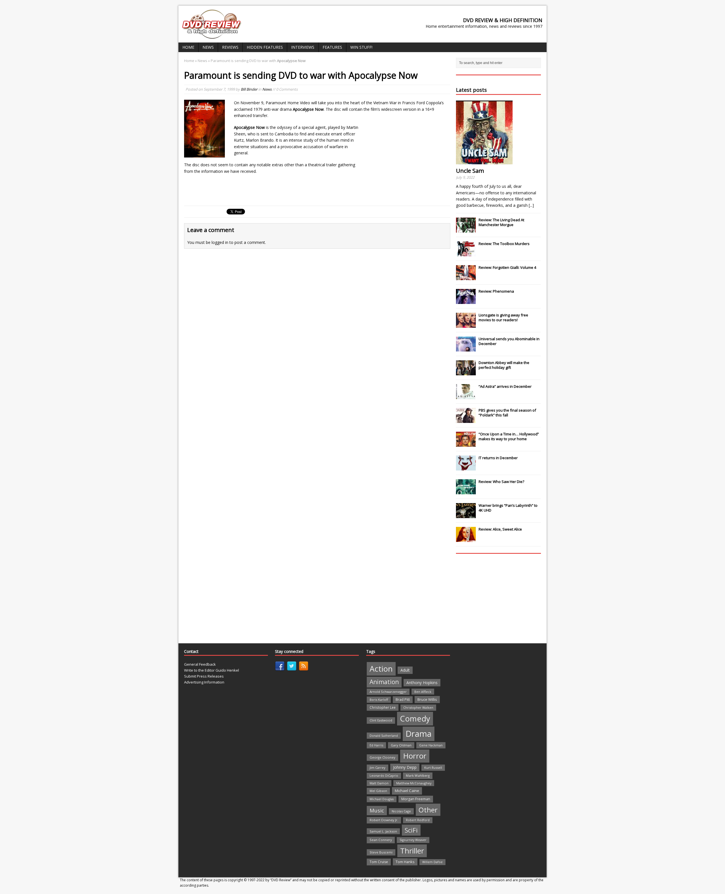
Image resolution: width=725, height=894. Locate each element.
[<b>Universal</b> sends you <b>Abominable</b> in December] (466, 348)
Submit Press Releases (204, 676)
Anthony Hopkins (422, 682)
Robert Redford (418, 820)
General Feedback (200, 664)
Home (188, 47)
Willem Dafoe (432, 862)
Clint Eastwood (381, 720)
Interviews (302, 47)
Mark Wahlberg (418, 775)
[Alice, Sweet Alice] (466, 538)
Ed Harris (376, 745)
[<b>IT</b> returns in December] (466, 467)
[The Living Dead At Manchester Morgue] (466, 229)
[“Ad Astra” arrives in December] (466, 396)
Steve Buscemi (381, 852)
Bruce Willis (427, 699)
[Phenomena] (466, 300)
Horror (415, 756)
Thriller (412, 851)
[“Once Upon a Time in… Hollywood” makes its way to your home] (466, 443)
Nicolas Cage (401, 811)
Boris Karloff (379, 699)
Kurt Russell (433, 767)
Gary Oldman (401, 745)
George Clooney (382, 757)
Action (381, 668)
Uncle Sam (470, 170)
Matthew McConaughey (413, 783)
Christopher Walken (418, 707)
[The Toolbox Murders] (466, 253)
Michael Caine (407, 790)
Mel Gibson (378, 791)
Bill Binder (249, 89)
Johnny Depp (405, 767)
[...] (531, 205)
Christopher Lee (383, 707)
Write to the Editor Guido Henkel (211, 670)
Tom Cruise (379, 861)
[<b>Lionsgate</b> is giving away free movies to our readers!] (466, 324)
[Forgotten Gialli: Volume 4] (466, 277)
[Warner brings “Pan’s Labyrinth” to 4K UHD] (466, 515)
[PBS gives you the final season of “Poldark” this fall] (466, 419)
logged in (220, 242)
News (208, 47)
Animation (384, 682)
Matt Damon (379, 783)
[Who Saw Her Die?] (466, 491)
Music (377, 810)
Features (332, 47)
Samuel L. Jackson (383, 831)
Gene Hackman (431, 745)
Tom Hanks (405, 861)
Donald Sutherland (384, 735)
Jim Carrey (377, 767)
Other (428, 809)
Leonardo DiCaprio (384, 776)
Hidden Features (265, 47)
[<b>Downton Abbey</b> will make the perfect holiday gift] (466, 372)
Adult (405, 670)
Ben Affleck (422, 691)
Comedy (415, 718)
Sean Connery (381, 840)
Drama (419, 733)
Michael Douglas (382, 799)
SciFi (411, 830)
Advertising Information (204, 682)
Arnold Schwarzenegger (388, 691)
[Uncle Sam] (484, 161)
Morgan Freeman (415, 799)
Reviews (230, 47)
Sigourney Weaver (413, 840)
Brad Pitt (403, 699)
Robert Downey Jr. (384, 820)
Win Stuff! (361, 47)
